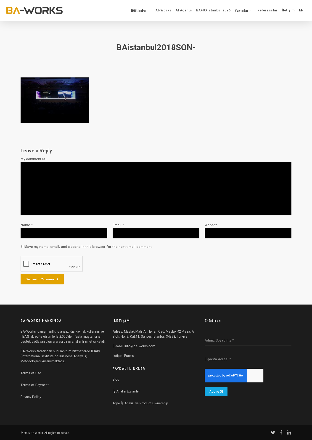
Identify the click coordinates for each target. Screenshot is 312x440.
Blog (116, 379)
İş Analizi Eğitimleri (126, 391)
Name (27, 225)
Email (118, 225)
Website (211, 225)
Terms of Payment (35, 385)
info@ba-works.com (139, 346)
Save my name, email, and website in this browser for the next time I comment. (89, 247)
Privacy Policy (31, 397)
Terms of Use (31, 373)
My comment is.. (34, 159)
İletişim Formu (123, 356)
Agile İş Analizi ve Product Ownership (140, 403)
